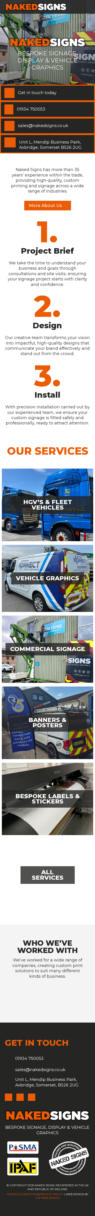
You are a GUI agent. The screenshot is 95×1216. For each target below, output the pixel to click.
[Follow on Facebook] (20, 1097)
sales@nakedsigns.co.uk (40, 1069)
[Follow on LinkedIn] (31, 1097)
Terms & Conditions (22, 1194)
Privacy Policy (52, 1194)
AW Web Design (47, 1198)
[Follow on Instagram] (8, 1097)
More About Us (45, 205)
